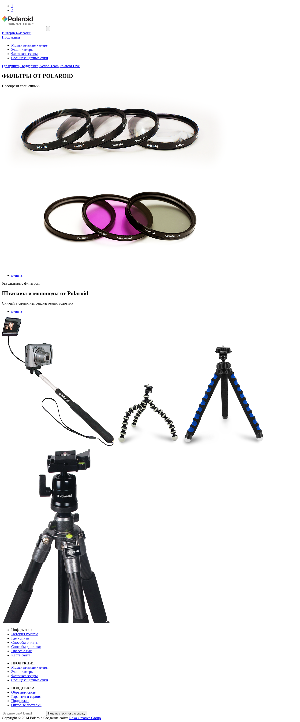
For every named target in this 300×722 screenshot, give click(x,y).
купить (16, 275)
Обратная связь (23, 692)
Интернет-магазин (16, 33)
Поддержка (29, 66)
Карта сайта (20, 655)
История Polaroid (24, 634)
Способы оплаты (24, 642)
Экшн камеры (22, 49)
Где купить (10, 66)
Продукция (11, 37)
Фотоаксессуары (24, 54)
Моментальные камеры (30, 45)
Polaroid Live (70, 66)
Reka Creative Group (85, 718)
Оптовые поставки (26, 705)
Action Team (49, 66)
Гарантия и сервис (26, 696)
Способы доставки (26, 647)
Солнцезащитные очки (29, 58)
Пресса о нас (21, 651)
